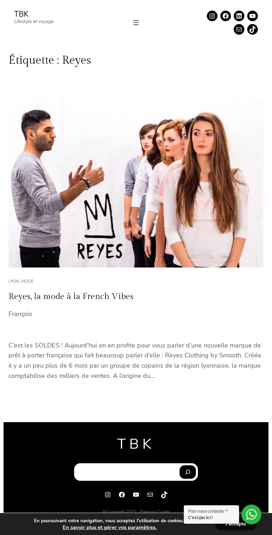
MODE (27, 281)
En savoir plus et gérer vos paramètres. (110, 527)
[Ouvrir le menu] (136, 22)
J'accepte (236, 523)
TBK (21, 14)
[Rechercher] (188, 472)
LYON (13, 281)
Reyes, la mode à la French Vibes (71, 296)
